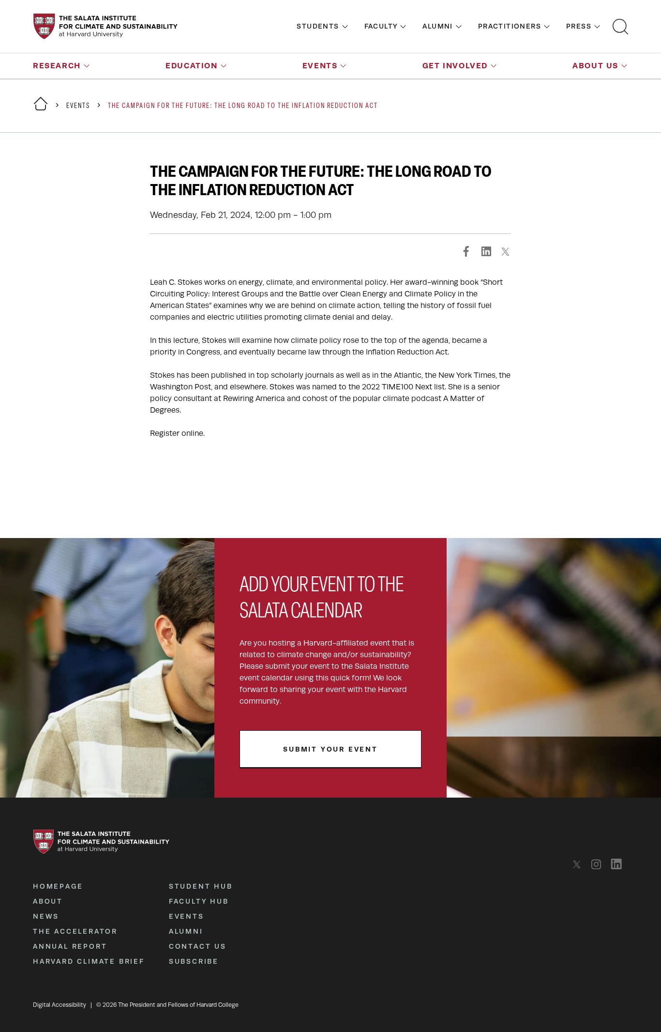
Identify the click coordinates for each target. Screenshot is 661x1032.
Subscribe (194, 961)
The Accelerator (75, 931)
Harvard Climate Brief (89, 961)
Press (578, 26)
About (48, 901)
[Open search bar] (620, 26)
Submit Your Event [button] (330, 749)
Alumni (437, 26)
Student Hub (201, 886)
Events (320, 65)
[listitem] (579, 864)
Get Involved (455, 65)
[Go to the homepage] (105, 26)
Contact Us (197, 946)
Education (191, 65)
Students (318, 26)
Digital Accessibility (59, 1004)
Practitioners (509, 26)
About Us (595, 65)
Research (57, 65)
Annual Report (70, 946)
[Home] (40, 109)
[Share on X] (505, 251)
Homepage (58, 886)
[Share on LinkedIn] (486, 251)
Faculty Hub (199, 901)
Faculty (381, 26)
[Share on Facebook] (466, 251)
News (46, 916)
